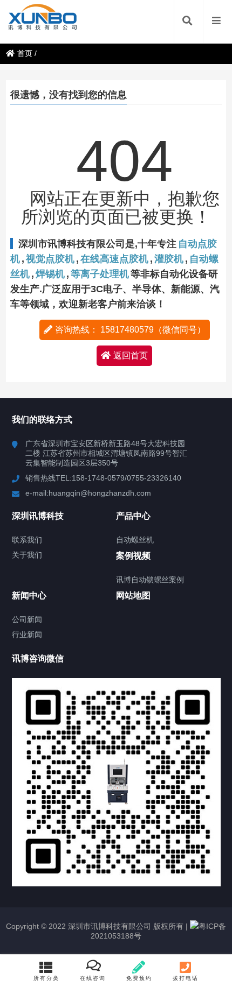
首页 (24, 53)
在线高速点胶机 (114, 258)
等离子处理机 (100, 274)
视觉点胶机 (50, 258)
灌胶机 (168, 258)
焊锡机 (50, 274)
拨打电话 (186, 978)
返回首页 (130, 355)
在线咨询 (93, 978)
